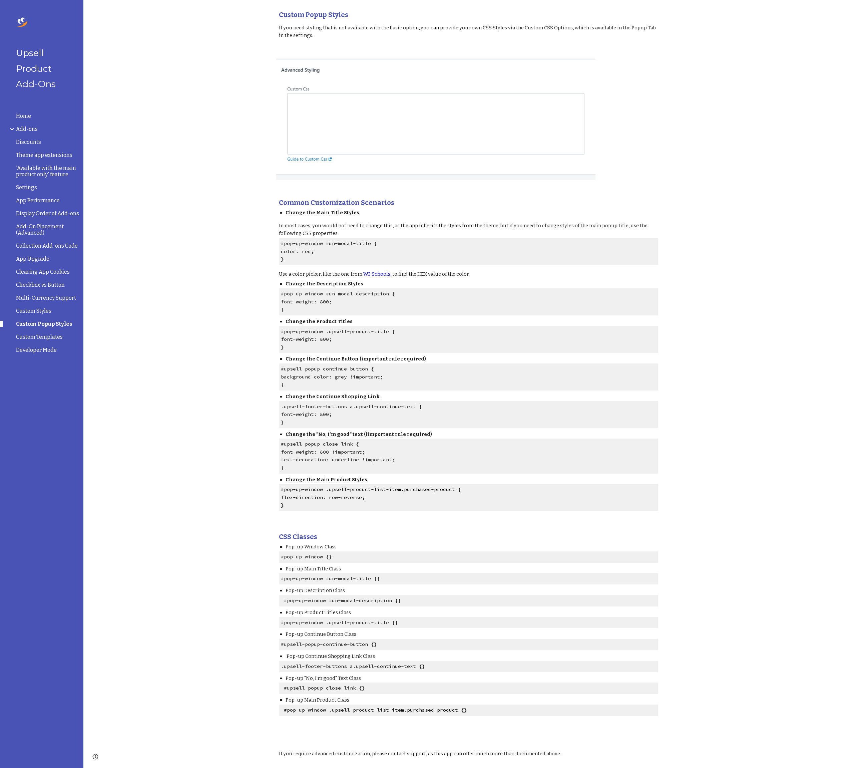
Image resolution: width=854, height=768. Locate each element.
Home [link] (23, 116)
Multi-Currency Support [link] (46, 298)
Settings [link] (26, 187)
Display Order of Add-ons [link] (47, 213)
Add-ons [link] (27, 129)
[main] (468, 25)
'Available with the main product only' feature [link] (46, 171)
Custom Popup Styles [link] (44, 324)
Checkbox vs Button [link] (40, 285)
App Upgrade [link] (32, 259)
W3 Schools (376, 274)
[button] (846, 9)
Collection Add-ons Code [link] (47, 246)
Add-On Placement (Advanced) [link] (40, 229)
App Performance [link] (38, 200)
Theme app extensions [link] (44, 155)
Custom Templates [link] (39, 337)
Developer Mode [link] (36, 350)
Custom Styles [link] (33, 311)
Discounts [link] (28, 142)
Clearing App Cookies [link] (43, 272)
